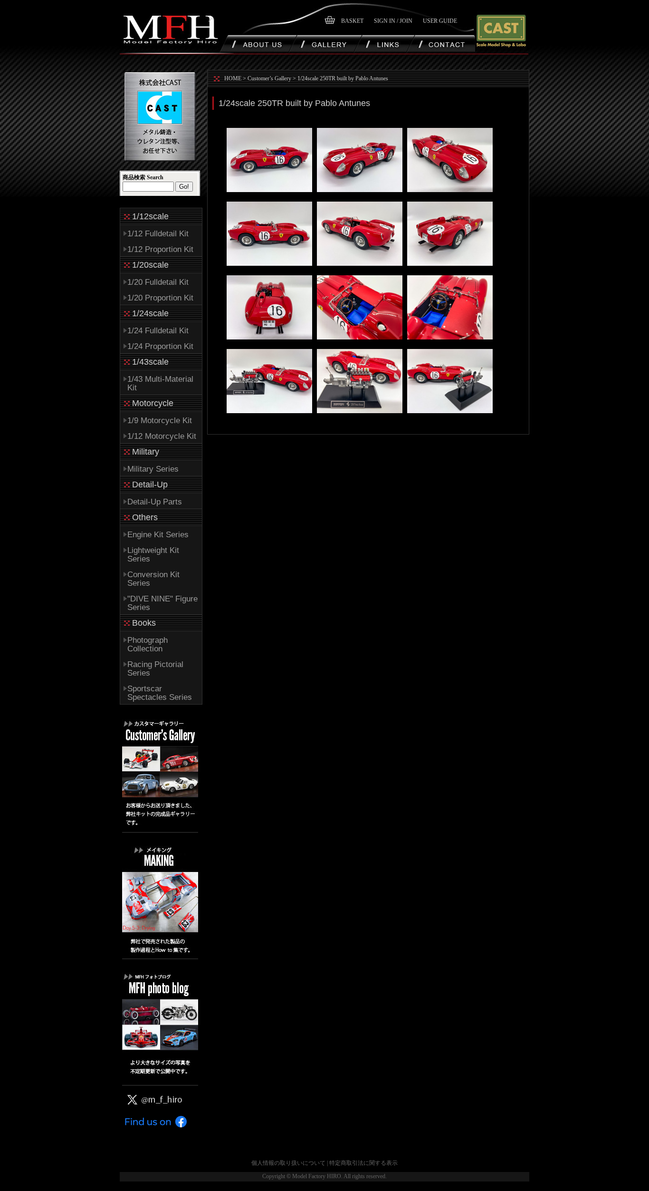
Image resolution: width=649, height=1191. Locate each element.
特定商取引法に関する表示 (363, 1163)
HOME (232, 78)
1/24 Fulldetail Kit (158, 330)
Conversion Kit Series (153, 579)
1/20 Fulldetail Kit (158, 282)
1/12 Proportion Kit (160, 249)
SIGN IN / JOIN (393, 21)
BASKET (352, 21)
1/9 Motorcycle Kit (159, 420)
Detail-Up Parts (154, 501)
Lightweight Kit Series (153, 554)
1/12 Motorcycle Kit (161, 436)
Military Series (153, 469)
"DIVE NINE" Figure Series (162, 603)
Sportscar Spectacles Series (159, 693)
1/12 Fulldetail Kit (158, 233)
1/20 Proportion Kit (160, 297)
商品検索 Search (143, 177)
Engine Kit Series (158, 534)
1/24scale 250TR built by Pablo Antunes (342, 78)
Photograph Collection (147, 644)
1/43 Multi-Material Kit (160, 383)
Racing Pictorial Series (155, 669)
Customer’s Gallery (269, 78)
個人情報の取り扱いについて (288, 1163)
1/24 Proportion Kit (160, 346)
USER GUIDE (440, 21)
